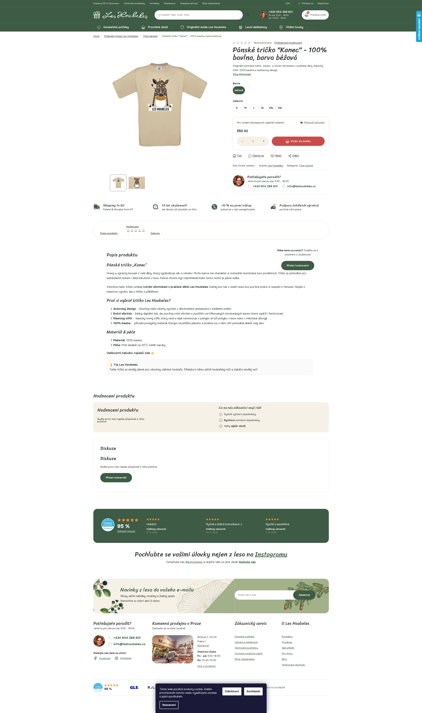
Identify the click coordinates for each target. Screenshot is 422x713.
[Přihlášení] (305, 3)
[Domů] (96, 36)
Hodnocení (135, 228)
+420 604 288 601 (281, 12)
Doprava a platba (244, 636)
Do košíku (305, 141)
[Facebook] (101, 658)
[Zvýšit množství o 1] (263, 141)
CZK (288, 3)
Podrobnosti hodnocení (288, 42)
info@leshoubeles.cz (301, 186)
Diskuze (155, 233)
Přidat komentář (116, 477)
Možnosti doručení (314, 122)
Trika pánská (306, 165)
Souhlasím (253, 691)
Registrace (323, 3)
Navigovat (203, 645)
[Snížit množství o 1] (242, 141)
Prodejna (287, 642)
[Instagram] (123, 658)
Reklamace (169, 3)
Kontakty (154, 3)
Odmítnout (232, 691)
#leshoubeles (194, 562)
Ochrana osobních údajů (249, 653)
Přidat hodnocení (298, 265)
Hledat (248, 15)
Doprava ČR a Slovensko (106, 3)
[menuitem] (115, 27)
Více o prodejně (206, 666)
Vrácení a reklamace (246, 642)
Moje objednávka (211, 3)
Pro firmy (287, 653)
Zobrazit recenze (126, 531)
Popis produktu (109, 233)
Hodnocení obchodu (293, 664)
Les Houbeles (275, 165)
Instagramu (271, 554)
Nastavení (169, 705)
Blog (284, 659)
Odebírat (304, 595)
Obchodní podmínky (134, 3)
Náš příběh (288, 647)
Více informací (242, 74)
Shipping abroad (188, 3)
